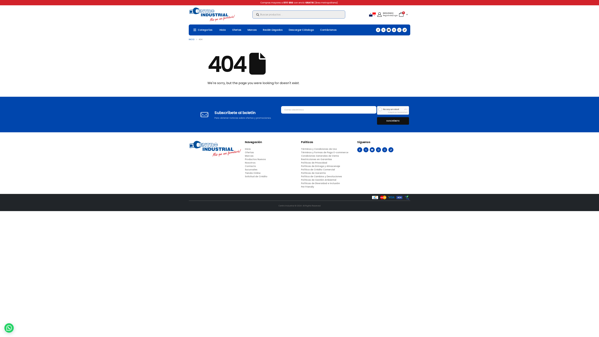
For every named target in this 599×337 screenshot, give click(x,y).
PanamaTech (402, 112)
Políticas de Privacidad (314, 162)
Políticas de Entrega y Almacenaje (320, 166)
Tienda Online (253, 173)
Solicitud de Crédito (256, 176)
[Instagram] (394, 30)
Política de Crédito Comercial (318, 169)
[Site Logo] (212, 14)
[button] (9, 328)
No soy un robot (391, 109)
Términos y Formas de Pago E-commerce (324, 152)
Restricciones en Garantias (316, 159)
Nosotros (250, 162)
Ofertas (236, 30)
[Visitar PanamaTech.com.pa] (406, 109)
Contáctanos (328, 30)
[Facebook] (378, 30)
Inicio (222, 30)
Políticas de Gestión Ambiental (318, 179)
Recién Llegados (272, 30)
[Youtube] (389, 30)
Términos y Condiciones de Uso (319, 149)
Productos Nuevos (255, 159)
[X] (383, 30)
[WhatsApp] (399, 30)
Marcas (252, 30)
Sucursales (251, 169)
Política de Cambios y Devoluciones (321, 176)
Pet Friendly (307, 186)
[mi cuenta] (379, 15)
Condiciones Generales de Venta (320, 155)
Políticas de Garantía (313, 173)
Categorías (205, 30)
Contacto (250, 166)
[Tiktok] (404, 30)
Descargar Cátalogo (301, 30)
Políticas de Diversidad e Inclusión (320, 183)
